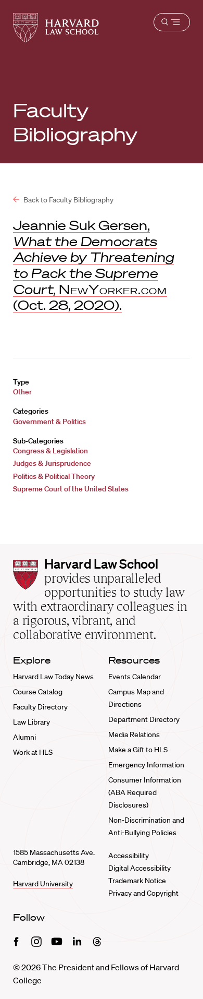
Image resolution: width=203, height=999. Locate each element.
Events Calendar (134, 676)
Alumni (24, 737)
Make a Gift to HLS (138, 749)
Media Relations (134, 734)
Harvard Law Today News (53, 676)
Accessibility (128, 855)
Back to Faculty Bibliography (67, 199)
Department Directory (144, 719)
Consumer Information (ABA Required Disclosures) (144, 792)
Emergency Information (146, 764)
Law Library (31, 722)
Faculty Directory (40, 707)
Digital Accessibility (139, 868)
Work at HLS (33, 752)
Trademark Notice (137, 880)
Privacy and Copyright (143, 893)
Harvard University (43, 883)
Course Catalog (37, 691)
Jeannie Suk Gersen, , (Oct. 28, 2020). (93, 265)
